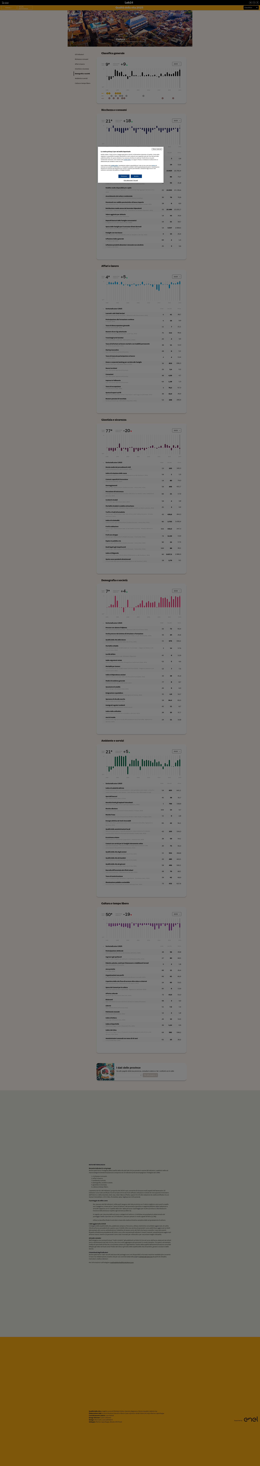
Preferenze (124, 176)
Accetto (136, 176)
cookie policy (127, 159)
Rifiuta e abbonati (157, 149)
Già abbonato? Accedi (131, 180)
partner (154, 165)
